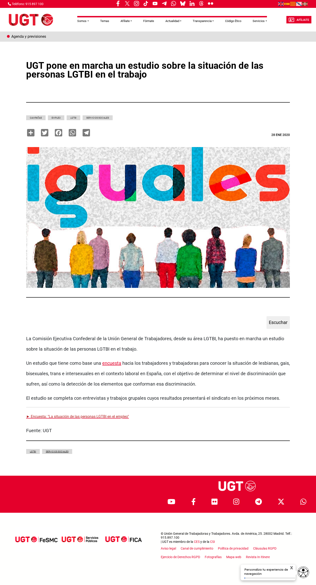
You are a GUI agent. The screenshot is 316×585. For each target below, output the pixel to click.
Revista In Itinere (258, 557)
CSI (212, 542)
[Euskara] (305, 4)
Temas (104, 21)
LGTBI (73, 117)
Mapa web (233, 557)
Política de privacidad (233, 548)
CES (197, 542)
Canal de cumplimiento (197, 548)
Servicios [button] (259, 21)
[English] (281, 4)
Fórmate (148, 21)
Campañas (36, 117)
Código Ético (233, 21)
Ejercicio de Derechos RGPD (180, 557)
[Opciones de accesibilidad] (303, 572)
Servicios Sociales (97, 117)
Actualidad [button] (172, 21)
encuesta (111, 363)
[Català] (293, 4)
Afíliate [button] (125, 21)
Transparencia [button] (202, 21)
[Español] (287, 4)
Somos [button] (82, 21)
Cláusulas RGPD (264, 548)
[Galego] (299, 4)
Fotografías (213, 557)
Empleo (56, 117)
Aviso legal (168, 548)
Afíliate (303, 20)
